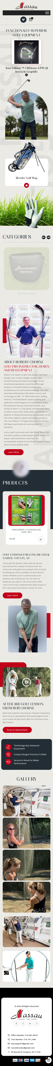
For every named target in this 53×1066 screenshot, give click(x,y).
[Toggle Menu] (47, 13)
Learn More (13, 452)
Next (48, 237)
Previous (43, 237)
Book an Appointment (17, 730)
